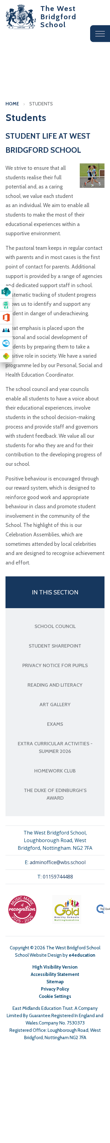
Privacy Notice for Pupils (55, 665)
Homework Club (55, 771)
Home (12, 104)
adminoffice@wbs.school (58, 862)
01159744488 (58, 876)
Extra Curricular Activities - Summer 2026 (55, 747)
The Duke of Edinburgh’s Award (55, 794)
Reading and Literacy (55, 685)
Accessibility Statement (55, 974)
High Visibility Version (55, 967)
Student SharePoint (55, 646)
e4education (82, 955)
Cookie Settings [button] (55, 996)
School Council (55, 626)
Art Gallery (55, 704)
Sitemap (55, 981)
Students (41, 104)
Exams (55, 724)
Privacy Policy (55, 989)
